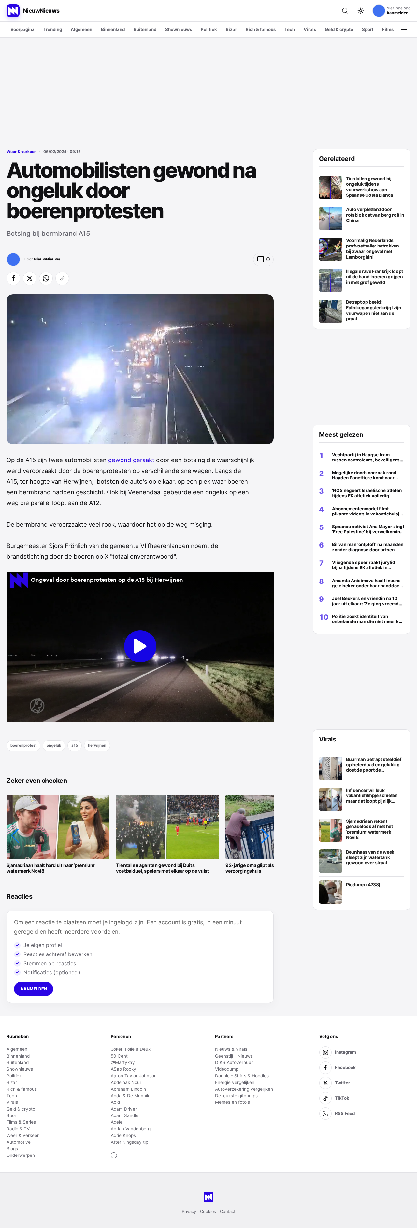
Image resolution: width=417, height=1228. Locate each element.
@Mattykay (123, 1062)
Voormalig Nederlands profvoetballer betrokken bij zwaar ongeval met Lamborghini (372, 248)
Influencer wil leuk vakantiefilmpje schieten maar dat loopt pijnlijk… (372, 796)
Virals (310, 29)
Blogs (12, 1148)
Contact (228, 1211)
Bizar (231, 29)
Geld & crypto (339, 29)
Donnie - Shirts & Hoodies (242, 1075)
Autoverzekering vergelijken (244, 1089)
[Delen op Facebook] (13, 278)
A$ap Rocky (123, 1069)
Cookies (208, 1211)
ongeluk (54, 745)
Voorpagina (22, 29)
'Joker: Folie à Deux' (131, 1049)
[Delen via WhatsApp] (46, 278)
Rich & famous (261, 29)
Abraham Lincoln (128, 1089)
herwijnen (97, 745)
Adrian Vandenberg (131, 1128)
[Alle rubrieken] (403, 29)
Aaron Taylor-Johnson (134, 1075)
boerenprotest (23, 745)
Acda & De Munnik (130, 1095)
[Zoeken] (345, 11)
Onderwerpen (21, 1155)
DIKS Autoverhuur (234, 1062)
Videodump (226, 1069)
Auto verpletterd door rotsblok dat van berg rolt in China (375, 215)
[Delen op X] (29, 278)
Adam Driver (124, 1109)
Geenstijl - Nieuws (234, 1056)
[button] (15, 836)
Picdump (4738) (363, 884)
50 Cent (119, 1056)
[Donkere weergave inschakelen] (360, 11)
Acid (115, 1102)
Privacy (189, 1211)
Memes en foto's (232, 1102)
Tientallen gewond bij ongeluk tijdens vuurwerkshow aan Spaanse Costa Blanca (369, 186)
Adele (116, 1122)
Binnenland (113, 29)
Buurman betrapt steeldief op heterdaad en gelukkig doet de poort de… (373, 765)
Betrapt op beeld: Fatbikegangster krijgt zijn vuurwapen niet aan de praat (373, 310)
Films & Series (21, 1122)
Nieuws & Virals (231, 1049)
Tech (289, 29)
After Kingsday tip (129, 1142)
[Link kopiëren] (62, 278)
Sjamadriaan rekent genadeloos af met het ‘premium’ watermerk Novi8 (369, 829)
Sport (367, 29)
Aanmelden (33, 988)
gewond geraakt (131, 459)
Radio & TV (18, 1128)
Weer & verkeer (21, 151)
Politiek (209, 29)
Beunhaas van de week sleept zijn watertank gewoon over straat (370, 857)
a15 (74, 745)
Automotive (19, 1142)
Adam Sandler (125, 1115)
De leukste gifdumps (236, 1095)
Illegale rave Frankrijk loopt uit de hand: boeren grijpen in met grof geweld (374, 277)
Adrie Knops (123, 1135)
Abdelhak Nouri (126, 1082)
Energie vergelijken (234, 1082)
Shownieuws (178, 29)
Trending (52, 29)
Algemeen (81, 29)
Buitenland (145, 29)
